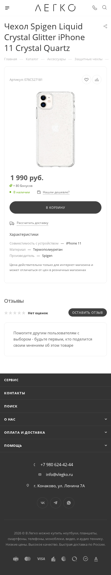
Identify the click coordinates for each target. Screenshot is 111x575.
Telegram (55, 502)
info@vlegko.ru (59, 474)
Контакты (14, 393)
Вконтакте (42, 502)
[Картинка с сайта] (55, 129)
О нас (9, 419)
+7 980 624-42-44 (57, 465)
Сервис (11, 380)
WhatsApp (68, 502)
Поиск (11, 406)
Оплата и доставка (24, 432)
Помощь (13, 445)
